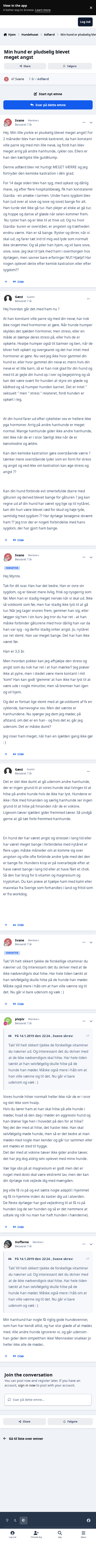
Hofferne (22, 1242)
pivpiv (19, 1019)
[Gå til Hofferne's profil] (8, 1244)
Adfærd (43, 79)
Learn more (8, 8)
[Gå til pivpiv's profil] (8, 1021)
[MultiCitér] (6, 281)
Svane (19, 79)
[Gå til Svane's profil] (6, 79)
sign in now (26, 1385)
